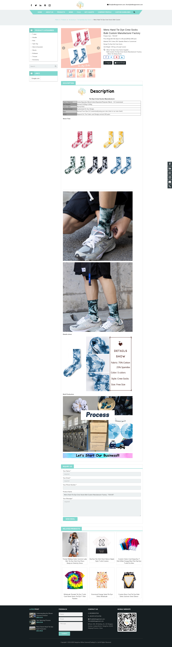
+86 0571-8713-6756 (95, 616)
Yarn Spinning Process (43, 620)
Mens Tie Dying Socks (115, 54)
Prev (63, 48)
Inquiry (108, 63)
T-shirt (34, 34)
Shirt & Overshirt (37, 47)
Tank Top (35, 44)
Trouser (34, 56)
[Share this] (106, 57)
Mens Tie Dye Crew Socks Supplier (118, 50)
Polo (33, 40)
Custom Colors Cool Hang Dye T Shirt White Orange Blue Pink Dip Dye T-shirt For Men (129, 561)
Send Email (120, 63)
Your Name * (67, 471)
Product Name (67, 491)
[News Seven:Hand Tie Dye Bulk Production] (32, 629)
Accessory (35, 59)
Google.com (36, 78)
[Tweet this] (111, 57)
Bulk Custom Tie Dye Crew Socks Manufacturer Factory (124, 52)
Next (98, 48)
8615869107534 (94, 613)
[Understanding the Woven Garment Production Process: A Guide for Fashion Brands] (32, 617)
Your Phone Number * (70, 485)
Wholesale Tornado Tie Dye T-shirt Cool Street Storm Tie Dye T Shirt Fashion (75, 596)
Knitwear (35, 53)
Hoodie (34, 37)
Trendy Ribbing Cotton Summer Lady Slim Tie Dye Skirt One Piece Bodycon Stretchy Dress (75, 561)
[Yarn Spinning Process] (32, 624)
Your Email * (67, 478)
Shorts (34, 50)
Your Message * (68, 498)
